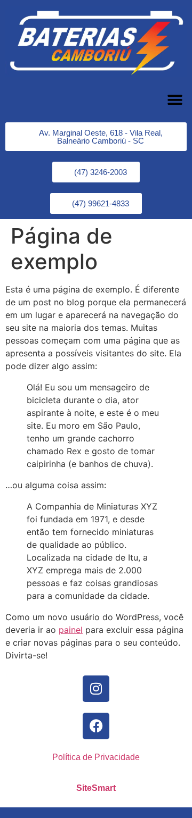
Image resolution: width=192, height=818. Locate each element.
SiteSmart (96, 787)
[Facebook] (96, 726)
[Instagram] (96, 688)
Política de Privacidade (96, 757)
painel (71, 629)
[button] (175, 100)
